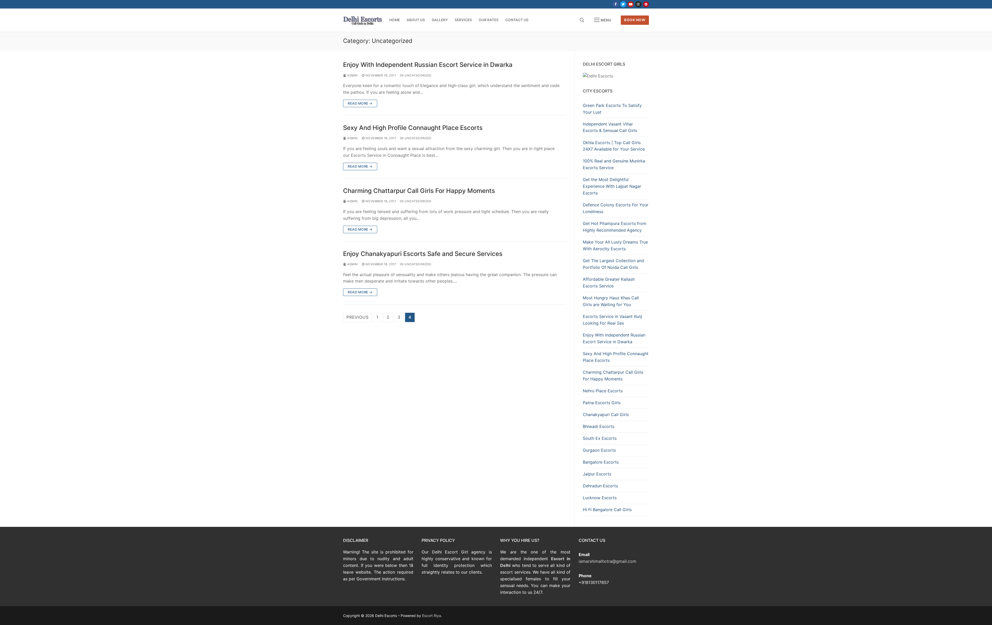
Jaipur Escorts (597, 473)
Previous (357, 317)
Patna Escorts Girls (602, 402)
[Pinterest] (646, 4)
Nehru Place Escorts (603, 390)
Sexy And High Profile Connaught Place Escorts (413, 127)
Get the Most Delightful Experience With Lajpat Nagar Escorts (612, 186)
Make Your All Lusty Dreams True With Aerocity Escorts (615, 245)
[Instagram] (638, 4)
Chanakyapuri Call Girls (606, 414)
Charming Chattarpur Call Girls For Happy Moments (419, 190)
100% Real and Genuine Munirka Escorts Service (614, 164)
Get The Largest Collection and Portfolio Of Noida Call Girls (613, 264)
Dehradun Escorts (600, 485)
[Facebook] (615, 4)
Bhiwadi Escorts (598, 426)
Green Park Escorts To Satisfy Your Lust (612, 109)
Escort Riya (431, 615)
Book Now (634, 20)
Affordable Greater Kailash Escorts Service (609, 282)
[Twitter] (623, 4)
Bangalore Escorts (601, 462)
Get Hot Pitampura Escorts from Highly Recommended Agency (614, 227)
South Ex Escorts (600, 438)
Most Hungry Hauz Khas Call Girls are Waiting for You (611, 301)
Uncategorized (417, 75)
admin (352, 75)
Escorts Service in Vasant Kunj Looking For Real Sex (612, 320)
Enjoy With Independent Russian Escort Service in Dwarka (428, 64)
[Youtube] (631, 4)
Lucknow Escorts (600, 497)
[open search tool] (582, 20)
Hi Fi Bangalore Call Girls (607, 509)
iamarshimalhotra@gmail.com (607, 561)
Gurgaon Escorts (599, 450)
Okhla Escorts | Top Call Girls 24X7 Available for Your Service (614, 146)
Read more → (360, 103)
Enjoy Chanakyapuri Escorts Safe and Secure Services (422, 253)
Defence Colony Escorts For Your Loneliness (615, 208)
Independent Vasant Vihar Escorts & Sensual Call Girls (610, 127)
